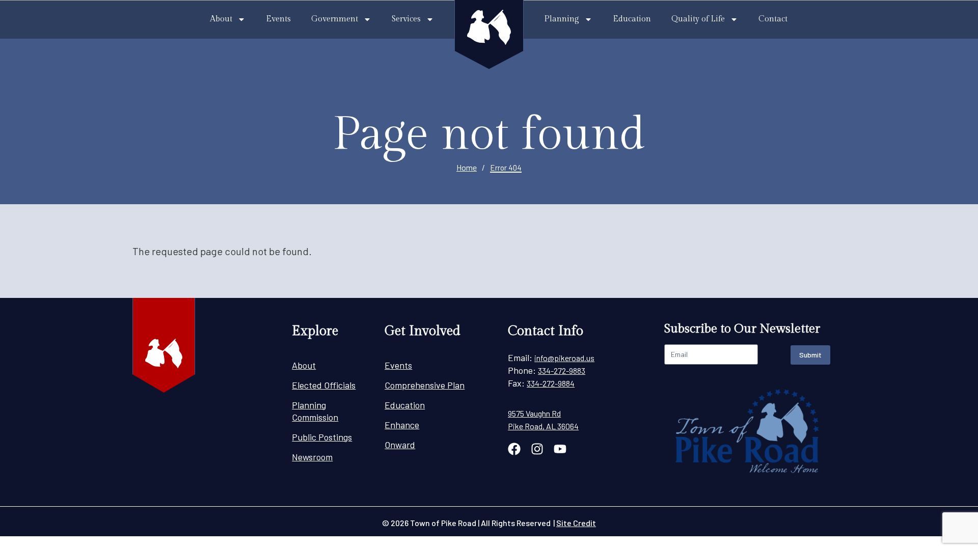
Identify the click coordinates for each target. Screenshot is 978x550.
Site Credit (576, 523)
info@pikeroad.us (564, 358)
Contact (772, 19)
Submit (810, 354)
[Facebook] (514, 449)
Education (632, 19)
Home (466, 167)
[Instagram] (537, 449)
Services (406, 19)
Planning (561, 19)
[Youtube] (560, 449)
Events (278, 19)
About (221, 19)
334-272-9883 (561, 370)
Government (334, 19)
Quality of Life (698, 19)
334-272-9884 (551, 383)
